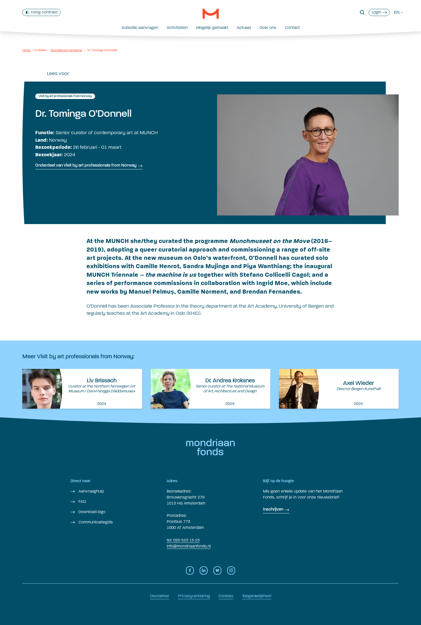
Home (26, 50)
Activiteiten (177, 27)
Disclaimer (159, 596)
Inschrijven (273, 509)
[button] (362, 12)
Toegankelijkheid (256, 596)
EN (397, 12)
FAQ (81, 501)
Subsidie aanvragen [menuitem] (139, 27)
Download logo (91, 511)
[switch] (41, 12)
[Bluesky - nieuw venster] (217, 570)
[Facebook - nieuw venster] (190, 570)
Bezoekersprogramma (66, 50)
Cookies (226, 596)
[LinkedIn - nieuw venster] (204, 570)
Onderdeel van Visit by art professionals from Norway (86, 165)
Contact (292, 27)
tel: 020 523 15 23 (183, 540)
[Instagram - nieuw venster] (231, 570)
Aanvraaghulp (90, 491)
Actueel (244, 27)
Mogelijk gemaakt (212, 27)
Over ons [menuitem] (267, 27)
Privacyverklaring (194, 596)
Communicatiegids (95, 522)
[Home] (210, 14)
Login (376, 12)
